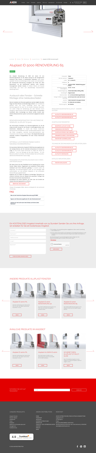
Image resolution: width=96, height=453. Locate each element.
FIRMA (37, 416)
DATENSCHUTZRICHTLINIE (42, 421)
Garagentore (13, 426)
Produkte (33, 2)
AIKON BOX (38, 419)
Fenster (23, 2)
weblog (38, 427)
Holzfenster (12, 419)
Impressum (39, 422)
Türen (28, 2)
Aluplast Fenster (36, 59)
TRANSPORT (39, 418)
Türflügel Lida (40, 176)
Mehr (17, 315)
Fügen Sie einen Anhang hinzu (20, 256)
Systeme (39, 2)
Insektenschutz (13, 427)
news (37, 429)
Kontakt (65, 2)
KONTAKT (38, 426)
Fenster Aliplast (13, 418)
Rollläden (12, 422)
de (84, 2)
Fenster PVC (26, 59)
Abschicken (56, 249)
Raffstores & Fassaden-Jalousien (17, 424)
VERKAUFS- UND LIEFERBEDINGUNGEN (45, 424)
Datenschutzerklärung (55, 238)
